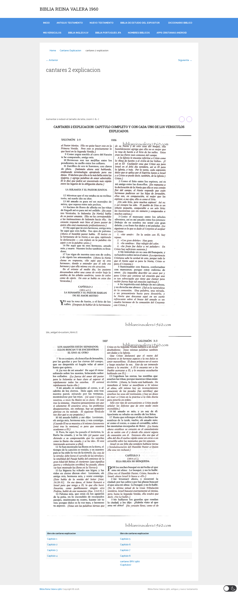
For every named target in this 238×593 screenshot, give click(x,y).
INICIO (46, 23)
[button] (230, 588)
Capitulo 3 (52, 550)
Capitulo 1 (52, 539)
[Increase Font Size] (182, 119)
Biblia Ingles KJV (78, 32)
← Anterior (52, 60)
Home (53, 50)
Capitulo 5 (125, 539)
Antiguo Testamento (70, 23)
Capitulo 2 (52, 544)
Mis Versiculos (52, 32)
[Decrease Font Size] (189, 119)
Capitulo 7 (125, 550)
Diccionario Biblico (180, 23)
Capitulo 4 (52, 556)
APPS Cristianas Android (172, 32)
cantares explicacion (70, 50)
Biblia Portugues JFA (108, 32)
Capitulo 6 (125, 544)
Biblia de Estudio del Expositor (140, 23)
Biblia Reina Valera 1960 (69, 9)
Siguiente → (185, 60)
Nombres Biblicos (139, 32)
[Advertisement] (119, 96)
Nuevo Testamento (101, 23)
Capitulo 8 (125, 556)
